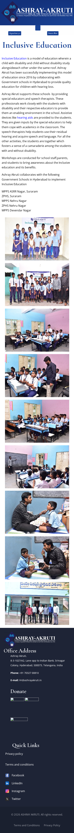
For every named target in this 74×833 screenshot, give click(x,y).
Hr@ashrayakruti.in (30, 680)
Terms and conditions (19, 764)
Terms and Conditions (27, 825)
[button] (37, 28)
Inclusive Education (14, 58)
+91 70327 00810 (29, 673)
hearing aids (25, 117)
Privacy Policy (52, 825)
